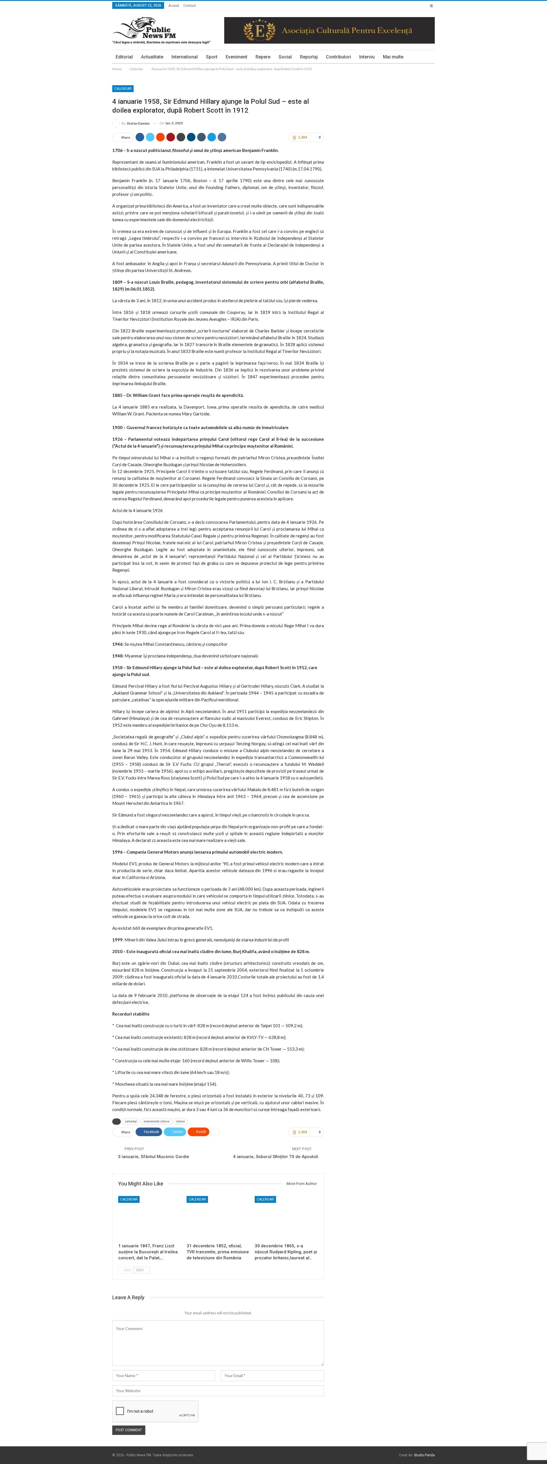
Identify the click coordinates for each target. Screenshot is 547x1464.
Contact (189, 5)
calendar (131, 1121)
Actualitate (152, 57)
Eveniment (236, 57)
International (185, 57)
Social (285, 57)
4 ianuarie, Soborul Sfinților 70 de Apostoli (275, 1156)
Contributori (338, 57)
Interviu (367, 57)
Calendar (123, 89)
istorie (180, 1121)
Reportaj (309, 57)
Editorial (124, 57)
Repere (263, 57)
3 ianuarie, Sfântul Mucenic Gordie (153, 1156)
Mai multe (393, 57)
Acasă (173, 5)
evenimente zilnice (157, 1121)
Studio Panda (424, 1455)
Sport (211, 57)
